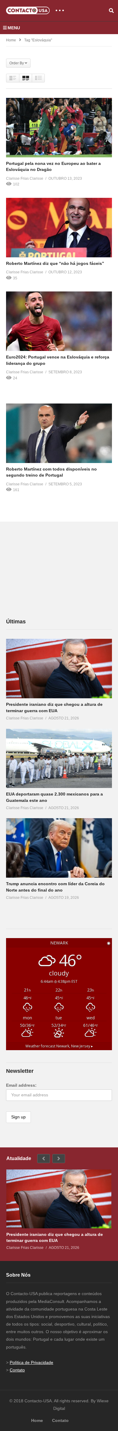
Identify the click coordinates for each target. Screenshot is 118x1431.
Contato (17, 1370)
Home (11, 40)
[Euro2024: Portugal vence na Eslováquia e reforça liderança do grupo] (59, 321)
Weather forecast (59, 1046)
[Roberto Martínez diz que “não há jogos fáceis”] (59, 227)
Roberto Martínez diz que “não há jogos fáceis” (55, 263)
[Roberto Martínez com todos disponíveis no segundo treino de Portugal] (59, 433)
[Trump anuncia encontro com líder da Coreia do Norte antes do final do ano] (59, 848)
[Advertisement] (51, 569)
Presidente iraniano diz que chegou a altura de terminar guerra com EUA (54, 1237)
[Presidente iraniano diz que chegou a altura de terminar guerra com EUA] (59, 668)
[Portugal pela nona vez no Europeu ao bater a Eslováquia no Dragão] (59, 127)
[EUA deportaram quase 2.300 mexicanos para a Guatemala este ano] (59, 758)
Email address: (21, 1085)
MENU (14, 27)
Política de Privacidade (31, 1362)
